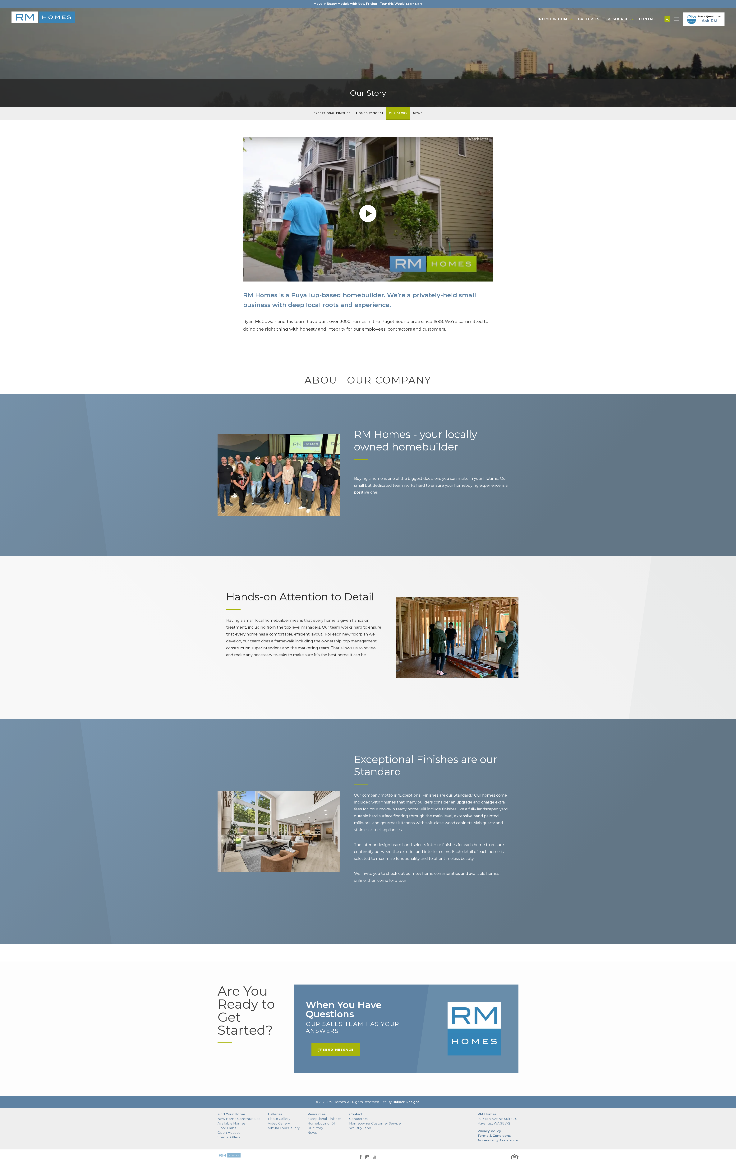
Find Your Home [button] (552, 19)
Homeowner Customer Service (375, 1123)
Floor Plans (227, 1128)
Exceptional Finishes (332, 113)
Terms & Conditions (494, 1136)
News (417, 113)
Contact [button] (648, 19)
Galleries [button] (588, 19)
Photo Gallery (279, 1119)
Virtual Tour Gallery (284, 1128)
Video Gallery (279, 1123)
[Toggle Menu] (676, 19)
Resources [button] (619, 19)
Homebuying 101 (369, 113)
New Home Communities (239, 1119)
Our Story (398, 113)
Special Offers (229, 1137)
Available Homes (232, 1123)
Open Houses (229, 1132)
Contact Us (358, 1119)
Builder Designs (406, 1102)
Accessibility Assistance (497, 1140)
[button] (667, 19)
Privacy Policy (489, 1131)
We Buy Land (360, 1128)
